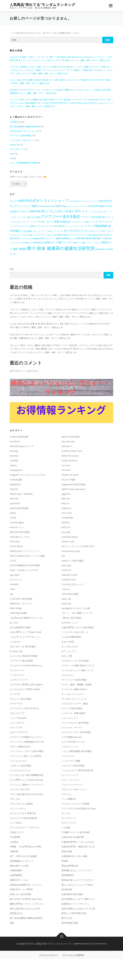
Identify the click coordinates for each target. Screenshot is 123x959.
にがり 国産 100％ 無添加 (31, 217)
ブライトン (67, 794)
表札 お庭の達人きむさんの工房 (25, 908)
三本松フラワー (17, 832)
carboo (13, 465)
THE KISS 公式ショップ (73, 584)
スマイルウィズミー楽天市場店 (76, 732)
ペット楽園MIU (69, 798)
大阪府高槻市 (16, 870)
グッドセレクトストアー (73, 694)
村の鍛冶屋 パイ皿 (98, 238)
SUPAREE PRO (69, 579)
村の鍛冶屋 (83, 238)
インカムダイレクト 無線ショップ (82, 222)
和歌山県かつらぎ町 (19, 865)
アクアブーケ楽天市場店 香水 (93, 217)
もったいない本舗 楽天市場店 (24, 655)
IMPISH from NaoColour (73, 489)
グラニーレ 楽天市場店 (20, 698)
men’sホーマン (17, 527)
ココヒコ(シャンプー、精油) (75, 703)
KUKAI (13, 513)
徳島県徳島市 (68, 875)
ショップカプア (17, 722)
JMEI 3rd (66, 498)
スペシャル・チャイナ (72, 727)
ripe (11, 153)
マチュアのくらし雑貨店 (21, 803)
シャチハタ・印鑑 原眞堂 (73, 713)
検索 (12, 269)
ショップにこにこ (70, 717)
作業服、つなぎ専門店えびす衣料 (25, 846)
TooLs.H (66, 589)
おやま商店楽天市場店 (20, 627)
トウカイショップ (70, 746)
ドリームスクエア (18, 760)
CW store (66, 470)
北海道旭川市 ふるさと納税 (74, 856)
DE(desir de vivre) (70, 474)
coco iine (66, 465)
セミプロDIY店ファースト (74, 741)
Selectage (66, 565)
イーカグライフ (17, 675)
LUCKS (13, 517)
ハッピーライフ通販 (71, 760)
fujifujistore (15, 484)
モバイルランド (16, 149)
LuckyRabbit (67, 517)
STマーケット (16, 579)
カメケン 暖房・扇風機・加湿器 (77, 684)
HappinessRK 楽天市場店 (73, 484)
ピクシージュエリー (71, 779)
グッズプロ (15, 694)
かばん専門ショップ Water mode (25, 632)
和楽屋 (65, 860)
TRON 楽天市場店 (95, 206)
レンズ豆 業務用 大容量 (58, 235)
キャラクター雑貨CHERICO (74, 689)
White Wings (16, 608)
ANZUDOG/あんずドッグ (22, 446)
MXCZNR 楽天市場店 (20, 532)
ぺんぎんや (15, 641)
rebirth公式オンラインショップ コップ (83, 201)
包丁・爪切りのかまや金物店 (23, 856)
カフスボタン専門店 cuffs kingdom (26, 684)
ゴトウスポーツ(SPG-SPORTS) (24, 708)
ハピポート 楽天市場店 (20, 765)
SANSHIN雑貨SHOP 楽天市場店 (25, 565)
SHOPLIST (67, 570)
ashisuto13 (67, 446)
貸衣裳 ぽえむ (16, 913)
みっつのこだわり (70, 646)
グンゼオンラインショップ (74, 698)
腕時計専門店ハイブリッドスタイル (26, 903)
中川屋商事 (15, 837)
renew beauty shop (46, 206)
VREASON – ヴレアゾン (21, 603)
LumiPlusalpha (17, 522)
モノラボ (66, 813)
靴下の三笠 (67, 918)
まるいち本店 (68, 641)
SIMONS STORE (69, 574)
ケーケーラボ (16, 703)
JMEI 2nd (14, 498)
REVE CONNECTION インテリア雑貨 (27, 555)
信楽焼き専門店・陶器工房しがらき (78, 846)
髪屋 (12, 922)
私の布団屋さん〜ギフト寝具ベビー (78, 899)
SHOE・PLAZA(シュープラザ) (24, 570)
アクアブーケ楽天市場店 (20, 135)
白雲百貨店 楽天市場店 (72, 894)
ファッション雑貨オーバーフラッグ (26, 784)
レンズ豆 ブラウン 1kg (41, 235)
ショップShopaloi (18, 717)
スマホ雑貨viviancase (72, 737)
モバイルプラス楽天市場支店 (23, 818)
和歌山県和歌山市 (70, 865)
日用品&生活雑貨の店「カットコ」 (26, 884)
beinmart (14, 455)
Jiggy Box (66, 493)
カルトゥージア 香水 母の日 (52, 226)
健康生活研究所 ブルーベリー (45, 238)
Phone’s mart (68, 541)
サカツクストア (17, 713)
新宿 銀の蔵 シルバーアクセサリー (78, 880)
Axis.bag (14, 451)
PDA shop (15, 541)
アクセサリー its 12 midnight (75, 660)
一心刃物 (66, 827)
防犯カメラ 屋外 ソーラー (59, 242)
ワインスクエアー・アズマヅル (24, 827)
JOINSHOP (15, 503)
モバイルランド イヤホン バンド (99, 231)
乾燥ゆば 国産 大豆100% (101, 235)
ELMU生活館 (16, 479)
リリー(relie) (15, 822)
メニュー (110, 5)
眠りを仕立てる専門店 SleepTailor (26, 899)
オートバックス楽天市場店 (74, 679)
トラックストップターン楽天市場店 (26, 751)
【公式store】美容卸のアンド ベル (26, 617)
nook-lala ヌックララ (20, 536)
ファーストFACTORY (20, 789)
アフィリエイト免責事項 (73, 955)
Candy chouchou (70, 460)
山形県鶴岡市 (16, 875)
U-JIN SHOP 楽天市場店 (21, 598)
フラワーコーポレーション (74, 789)
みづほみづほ (16, 651)
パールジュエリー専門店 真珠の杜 (78, 770)
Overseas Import (70, 536)
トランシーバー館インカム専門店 (25, 756)
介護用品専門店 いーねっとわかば (78, 841)
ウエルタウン (68, 675)
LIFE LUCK (14, 201)
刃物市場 (14, 851)
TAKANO (14, 584)
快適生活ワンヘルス (19, 880)
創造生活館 (67, 851)
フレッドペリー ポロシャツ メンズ (48, 231)
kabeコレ (66, 503)
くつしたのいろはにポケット (22, 140)
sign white (15, 574)
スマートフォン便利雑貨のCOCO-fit (27, 741)
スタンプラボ (16, 727)
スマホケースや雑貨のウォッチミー (26, 737)
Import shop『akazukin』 (22, 493)
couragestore (16, 470)
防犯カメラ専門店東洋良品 (35, 243)
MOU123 (66, 527)
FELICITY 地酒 (68, 479)
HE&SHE (14, 489)
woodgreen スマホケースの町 (76, 608)
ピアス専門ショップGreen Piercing (26, 779)
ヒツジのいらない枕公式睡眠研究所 (26, 775)
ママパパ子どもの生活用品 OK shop (79, 808)
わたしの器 (67, 655)
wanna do (14, 144)
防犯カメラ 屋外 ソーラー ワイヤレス (87, 243)
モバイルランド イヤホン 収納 (21, 235)
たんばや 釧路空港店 (71, 636)
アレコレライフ (17, 670)
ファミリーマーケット (72, 784)
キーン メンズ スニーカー (74, 226)
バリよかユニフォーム (20, 770)
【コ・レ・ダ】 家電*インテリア (77, 613)
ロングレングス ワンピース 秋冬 (80, 235)
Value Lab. (66, 598)
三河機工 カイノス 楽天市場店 (76, 832)
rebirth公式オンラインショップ (23, 131)
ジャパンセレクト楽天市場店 (75, 722)
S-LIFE (13, 560)
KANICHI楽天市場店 (19, 508)
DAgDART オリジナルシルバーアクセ (27, 474)
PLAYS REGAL (16, 546)
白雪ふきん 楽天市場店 (20, 894)
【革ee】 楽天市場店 (71, 617)
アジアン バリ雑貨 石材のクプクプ (78, 665)
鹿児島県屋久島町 (70, 922)
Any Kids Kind (68, 441)
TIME (12, 589)
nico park (66, 532)
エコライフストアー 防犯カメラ (26, 226)
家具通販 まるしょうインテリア (77, 870)
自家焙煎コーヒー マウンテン (75, 903)
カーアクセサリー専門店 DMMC (25, 689)
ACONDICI (15, 441)
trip (11, 158)
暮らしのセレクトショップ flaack (77, 884)
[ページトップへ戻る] (61, 936)
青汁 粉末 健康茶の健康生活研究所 (25, 126)
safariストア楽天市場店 (73, 560)
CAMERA (14, 460)
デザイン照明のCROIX (20, 746)
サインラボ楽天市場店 (72, 708)
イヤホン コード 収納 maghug (53, 221)
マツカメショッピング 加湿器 (75, 803)
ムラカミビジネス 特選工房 (23, 813)
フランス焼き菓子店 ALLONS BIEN (26, 794)
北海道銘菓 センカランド (21, 860)
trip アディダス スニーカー (76, 206)
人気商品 (14, 122)
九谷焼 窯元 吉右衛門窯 (73, 837)
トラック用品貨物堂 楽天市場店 (24, 162)
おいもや (14, 622)
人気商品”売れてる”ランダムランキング (42, 5)
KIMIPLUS (66, 508)
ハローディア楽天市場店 (73, 765)
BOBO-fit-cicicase (70, 455)
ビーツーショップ (70, 775)
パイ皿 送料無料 (26, 231)
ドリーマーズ (68, 756)
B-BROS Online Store (72, 451)
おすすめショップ (70, 622)
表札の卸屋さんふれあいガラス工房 (78, 908)
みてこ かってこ (69, 651)
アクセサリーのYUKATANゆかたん (26, 665)
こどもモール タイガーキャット (25, 636)
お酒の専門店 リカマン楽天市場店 (78, 627)
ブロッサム (15, 798)
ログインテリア (69, 822)
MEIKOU (66, 522)
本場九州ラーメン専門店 (21, 889)
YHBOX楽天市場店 (18, 613)
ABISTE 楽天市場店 (71, 436)
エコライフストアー (19, 679)
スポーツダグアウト (19, 732)
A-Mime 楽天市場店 (19, 436)
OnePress (78, 943)
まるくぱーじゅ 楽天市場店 (23, 646)
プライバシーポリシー (48, 955)
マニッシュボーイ (18, 808)
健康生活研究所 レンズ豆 (67, 238)
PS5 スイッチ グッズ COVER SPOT (78, 546)
